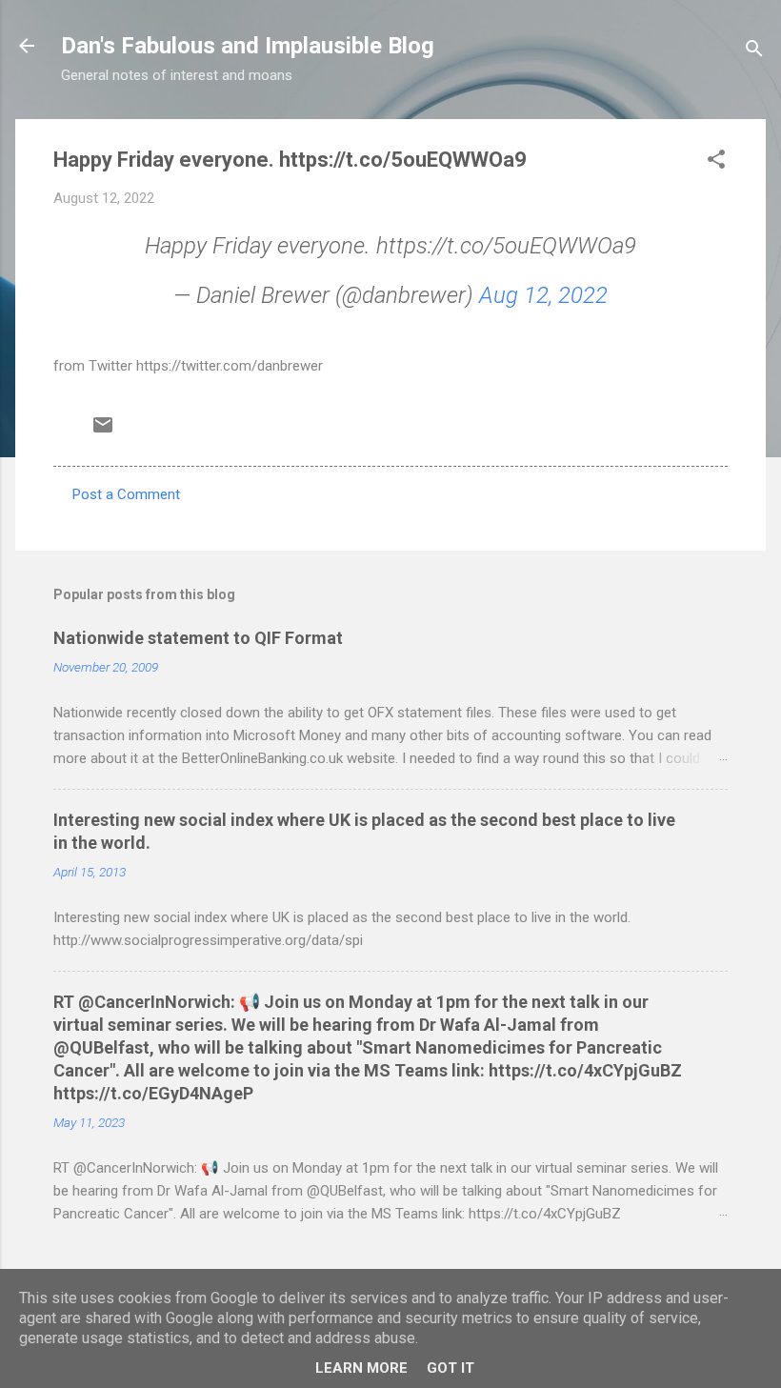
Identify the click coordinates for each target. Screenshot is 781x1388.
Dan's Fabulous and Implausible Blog (247, 45)
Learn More (361, 1368)
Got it (450, 1368)
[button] (716, 162)
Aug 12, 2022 (543, 295)
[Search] (754, 52)
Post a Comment (126, 494)
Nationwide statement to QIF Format (198, 638)
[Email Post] (102, 431)
